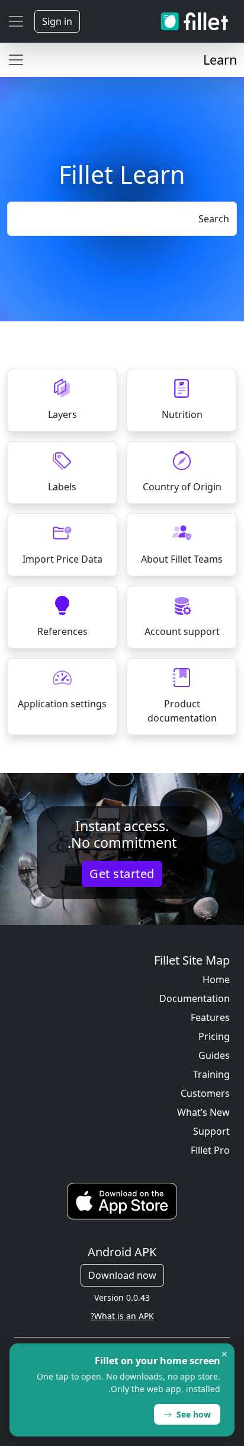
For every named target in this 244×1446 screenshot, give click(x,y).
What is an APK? (122, 1315)
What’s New (203, 1112)
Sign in (57, 21)
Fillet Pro (210, 1150)
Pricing (214, 1036)
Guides (214, 1055)
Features (210, 1017)
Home (216, 979)
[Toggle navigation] (16, 21)
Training (211, 1074)
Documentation (194, 998)
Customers (205, 1093)
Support (211, 1131)
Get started (121, 874)
